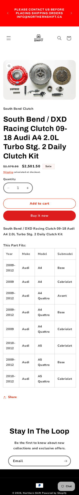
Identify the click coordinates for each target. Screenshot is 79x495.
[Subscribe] (65, 461)
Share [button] (12, 397)
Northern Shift (32, 493)
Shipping (8, 172)
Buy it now (39, 215)
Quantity (9, 179)
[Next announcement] (71, 13)
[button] (8, 38)
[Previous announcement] (7, 13)
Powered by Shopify (54, 493)
